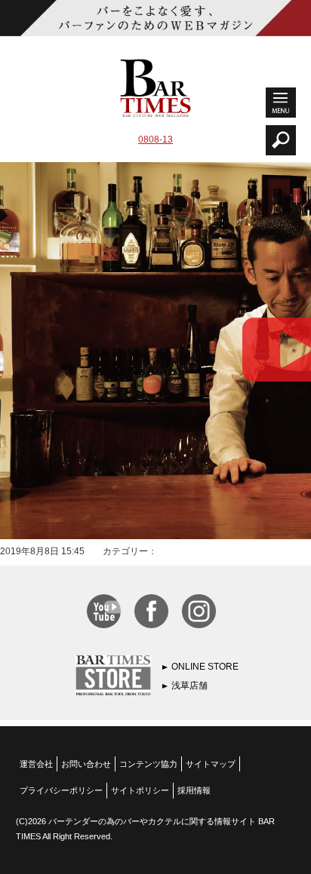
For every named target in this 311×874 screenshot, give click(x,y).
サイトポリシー (140, 790)
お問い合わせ (86, 763)
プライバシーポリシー (61, 790)
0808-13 (155, 139)
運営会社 (36, 763)
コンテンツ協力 (148, 763)
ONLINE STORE (205, 666)
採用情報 (194, 790)
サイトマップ (211, 763)
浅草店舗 (189, 685)
